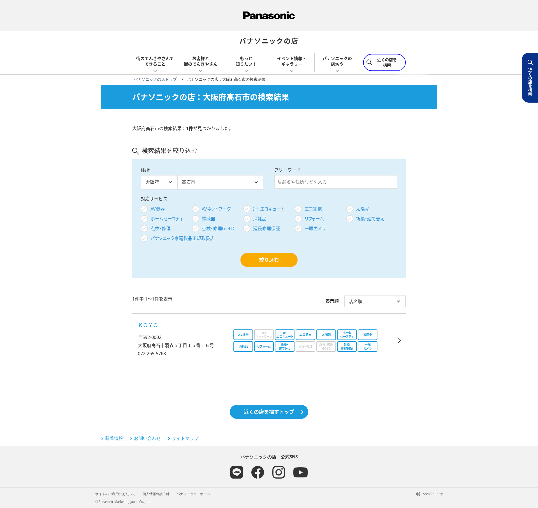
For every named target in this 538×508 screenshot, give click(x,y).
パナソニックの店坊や (337, 61)
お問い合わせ (147, 438)
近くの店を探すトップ (269, 411)
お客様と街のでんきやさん (200, 61)
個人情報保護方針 (156, 493)
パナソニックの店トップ (155, 79)
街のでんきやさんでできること (155, 61)
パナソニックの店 (268, 40)
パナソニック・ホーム (193, 493)
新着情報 (114, 438)
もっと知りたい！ (246, 61)
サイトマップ (185, 438)
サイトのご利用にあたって (115, 493)
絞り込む (269, 260)
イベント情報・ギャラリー (292, 61)
